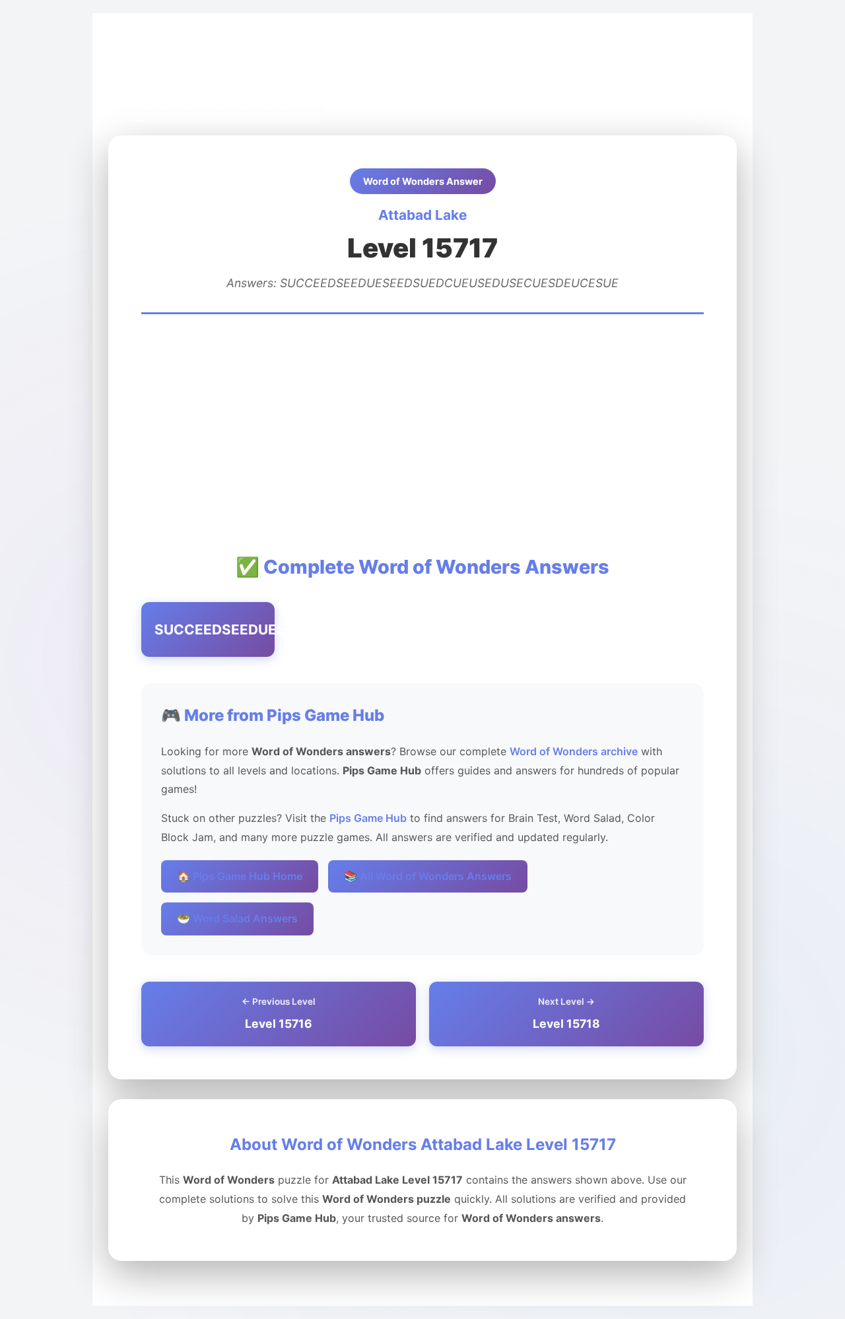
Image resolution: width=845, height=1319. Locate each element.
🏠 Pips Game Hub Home (239, 876)
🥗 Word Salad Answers (237, 918)
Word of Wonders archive (574, 751)
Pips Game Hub (156, 60)
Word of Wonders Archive (270, 60)
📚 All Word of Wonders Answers (428, 876)
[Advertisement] (422, 433)
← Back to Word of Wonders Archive (216, 105)
